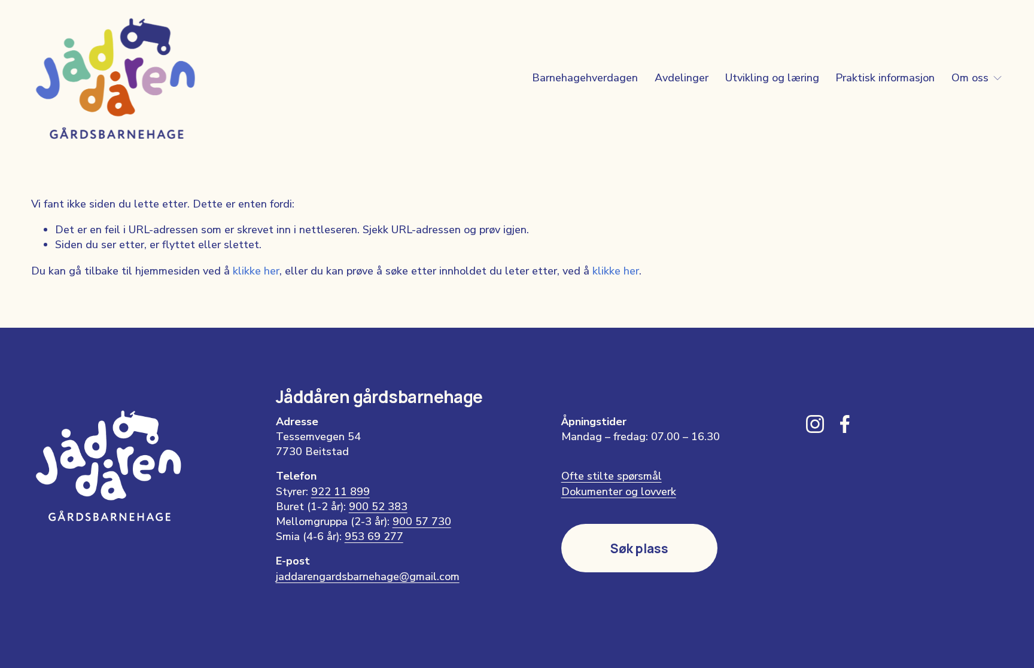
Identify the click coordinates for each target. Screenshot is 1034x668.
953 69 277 (374, 536)
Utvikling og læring (772, 78)
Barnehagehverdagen (585, 78)
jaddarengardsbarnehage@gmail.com (368, 576)
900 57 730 (422, 521)
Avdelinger (681, 78)
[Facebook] (844, 424)
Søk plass (639, 548)
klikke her (256, 271)
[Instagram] (815, 424)
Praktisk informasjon (885, 78)
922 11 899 (340, 491)
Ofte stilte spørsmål (611, 476)
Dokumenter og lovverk (618, 491)
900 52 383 (378, 506)
